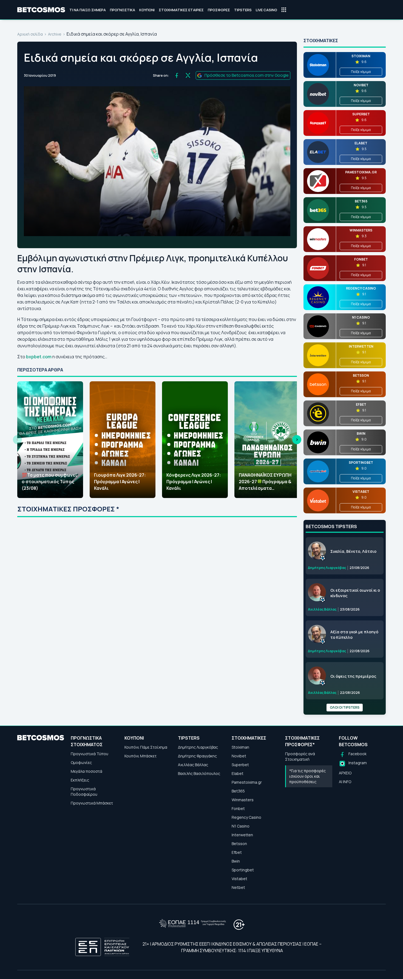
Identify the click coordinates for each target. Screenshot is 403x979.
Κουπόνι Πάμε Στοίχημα (145, 747)
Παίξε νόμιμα (361, 71)
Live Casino (266, 9)
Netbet (238, 887)
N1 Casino (240, 826)
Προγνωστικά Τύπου (89, 753)
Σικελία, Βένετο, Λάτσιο (353, 551)
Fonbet (238, 808)
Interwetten (242, 834)
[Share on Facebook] (176, 75)
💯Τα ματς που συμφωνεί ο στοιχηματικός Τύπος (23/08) (49, 481)
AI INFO (345, 781)
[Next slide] (296, 439)
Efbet (237, 852)
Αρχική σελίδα (30, 34)
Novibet (239, 755)
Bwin (236, 861)
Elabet (237, 773)
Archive (54, 34)
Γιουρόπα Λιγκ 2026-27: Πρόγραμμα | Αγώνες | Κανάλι (120, 481)
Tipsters (243, 9)
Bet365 (238, 791)
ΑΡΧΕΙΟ (345, 772)
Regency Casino (246, 817)
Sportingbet (243, 869)
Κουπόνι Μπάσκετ (140, 755)
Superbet (240, 764)
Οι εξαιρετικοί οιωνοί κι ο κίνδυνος (355, 593)
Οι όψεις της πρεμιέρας (353, 676)
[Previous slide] (17, 439)
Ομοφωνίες (81, 762)
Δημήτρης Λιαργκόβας (198, 747)
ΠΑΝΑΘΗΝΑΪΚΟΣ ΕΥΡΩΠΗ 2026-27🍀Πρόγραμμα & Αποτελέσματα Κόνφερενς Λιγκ (265, 481)
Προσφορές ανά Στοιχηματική (300, 756)
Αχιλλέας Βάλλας (193, 764)
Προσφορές (219, 9)
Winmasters (243, 799)
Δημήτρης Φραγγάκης (197, 755)
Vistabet (239, 878)
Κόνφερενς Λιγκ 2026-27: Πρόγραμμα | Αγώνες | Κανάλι (193, 481)
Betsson (239, 843)
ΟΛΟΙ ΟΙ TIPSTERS (344, 707)
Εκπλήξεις (80, 780)
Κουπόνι (147, 9)
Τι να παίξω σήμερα (87, 9)
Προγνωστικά (122, 9)
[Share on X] (188, 75)
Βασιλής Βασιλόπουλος (199, 773)
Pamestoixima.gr (247, 782)
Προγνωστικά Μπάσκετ (92, 803)
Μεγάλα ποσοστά (86, 771)
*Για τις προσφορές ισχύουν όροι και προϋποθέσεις (307, 776)
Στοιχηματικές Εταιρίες (181, 9)
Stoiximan (240, 747)
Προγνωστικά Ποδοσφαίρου (84, 791)
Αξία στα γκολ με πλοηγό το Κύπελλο (354, 634)
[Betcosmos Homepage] (41, 10)
